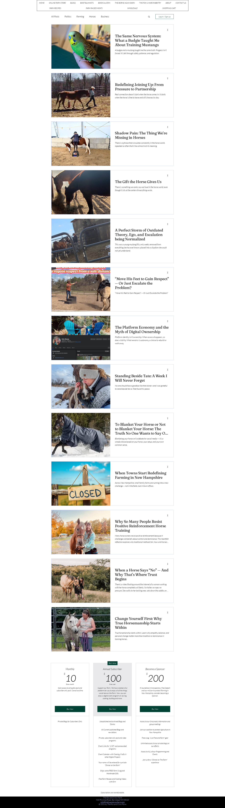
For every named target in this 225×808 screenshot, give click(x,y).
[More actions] (168, 29)
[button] (149, 17)
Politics (67, 16)
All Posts (55, 16)
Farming (80, 16)
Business (105, 16)
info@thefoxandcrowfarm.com (113, 802)
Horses (92, 16)
